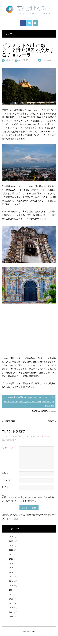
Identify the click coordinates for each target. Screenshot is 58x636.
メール (6, 480)
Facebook (23, 23)
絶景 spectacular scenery (30, 401)
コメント (7, 448)
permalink (51, 411)
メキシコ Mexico (44, 397)
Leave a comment (49, 60)
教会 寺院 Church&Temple (25, 397)
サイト (5, 487)
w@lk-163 (10, 60)
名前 (5, 473)
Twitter (29, 23)
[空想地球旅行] (29, 15)
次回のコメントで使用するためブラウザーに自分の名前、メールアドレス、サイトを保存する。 (29, 499)
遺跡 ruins (46, 401)
